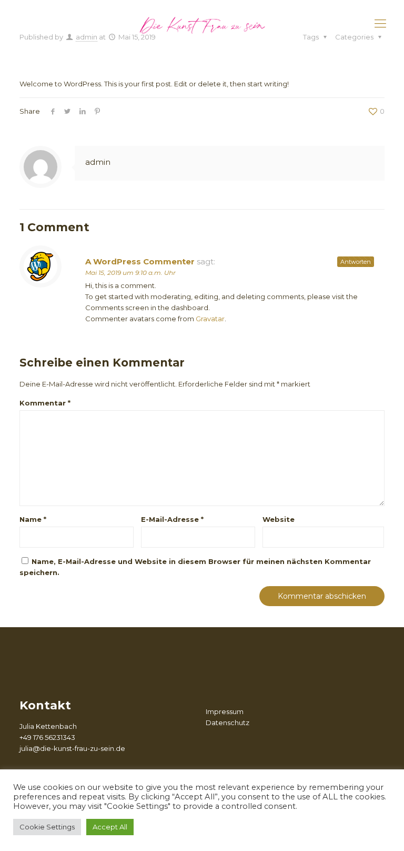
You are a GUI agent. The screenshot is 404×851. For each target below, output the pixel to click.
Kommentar (44, 403)
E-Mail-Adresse (172, 519)
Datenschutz (227, 722)
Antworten (355, 261)
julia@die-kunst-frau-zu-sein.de (72, 748)
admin (97, 162)
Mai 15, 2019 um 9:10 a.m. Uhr (130, 272)
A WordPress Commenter (140, 261)
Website (278, 519)
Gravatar (210, 318)
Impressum (225, 711)
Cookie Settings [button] (47, 827)
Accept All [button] (110, 827)
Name (32, 519)
